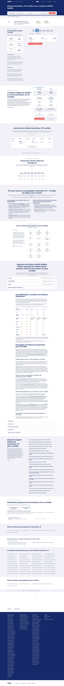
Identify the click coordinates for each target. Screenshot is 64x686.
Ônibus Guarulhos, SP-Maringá (37, 569)
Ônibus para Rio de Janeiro (24, 617)
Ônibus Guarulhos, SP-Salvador (12, 567)
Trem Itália (9, 676)
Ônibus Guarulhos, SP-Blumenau (25, 573)
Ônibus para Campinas (24, 620)
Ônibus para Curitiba (17, 590)
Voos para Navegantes (36, 629)
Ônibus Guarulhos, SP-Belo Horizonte (38, 530)
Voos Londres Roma (35, 644)
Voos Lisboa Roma (35, 641)
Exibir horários (11, 51)
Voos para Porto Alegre (36, 620)
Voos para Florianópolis (36, 622)
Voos (19, 1)
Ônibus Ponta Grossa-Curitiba (12, 585)
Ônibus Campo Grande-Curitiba (49, 555)
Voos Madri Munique (35, 662)
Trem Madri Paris (10, 643)
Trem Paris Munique (10, 662)
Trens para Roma (10, 620)
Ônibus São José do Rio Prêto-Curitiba (50, 559)
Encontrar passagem (11, 40)
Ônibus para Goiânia (23, 629)
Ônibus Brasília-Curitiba (23, 555)
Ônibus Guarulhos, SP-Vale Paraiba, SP (26, 571)
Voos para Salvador (35, 616)
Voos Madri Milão (35, 661)
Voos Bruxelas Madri (35, 634)
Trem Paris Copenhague (11, 654)
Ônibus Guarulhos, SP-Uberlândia (49, 567)
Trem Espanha (9, 675)
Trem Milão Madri (10, 647)
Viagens (46, 614)
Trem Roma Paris (10, 671)
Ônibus (16, 1)
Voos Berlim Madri (35, 633)
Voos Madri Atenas (35, 647)
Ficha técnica (18, 683)
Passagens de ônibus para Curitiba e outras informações (17, 543)
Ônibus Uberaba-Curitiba (11, 561)
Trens (13, 1)
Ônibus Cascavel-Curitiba (11, 557)
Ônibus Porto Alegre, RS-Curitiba (37, 555)
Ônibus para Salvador (23, 627)
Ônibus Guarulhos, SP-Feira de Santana (13, 569)
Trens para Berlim (10, 623)
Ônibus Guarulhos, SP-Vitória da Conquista (14, 573)
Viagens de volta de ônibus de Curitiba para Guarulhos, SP (17, 542)
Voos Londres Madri (35, 643)
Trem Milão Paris (10, 648)
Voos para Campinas (35, 626)
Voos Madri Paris (35, 664)
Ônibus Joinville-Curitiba (11, 559)
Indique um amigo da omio (49, 619)
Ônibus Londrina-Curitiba (48, 561)
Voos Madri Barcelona (36, 650)
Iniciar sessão (55, 1)
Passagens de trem (10, 614)
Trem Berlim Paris (10, 627)
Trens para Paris (10, 622)
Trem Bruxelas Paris (10, 630)
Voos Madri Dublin (35, 654)
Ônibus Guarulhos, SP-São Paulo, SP (38, 563)
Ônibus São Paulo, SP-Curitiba (12, 553)
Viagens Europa (47, 616)
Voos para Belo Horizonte (36, 619)
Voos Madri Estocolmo (36, 655)
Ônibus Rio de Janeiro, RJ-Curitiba (25, 553)
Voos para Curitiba (35, 617)
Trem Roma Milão (10, 669)
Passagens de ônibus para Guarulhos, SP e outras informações (42, 542)
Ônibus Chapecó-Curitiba (24, 563)
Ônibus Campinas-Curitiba (36, 553)
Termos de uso (23, 683)
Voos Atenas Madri (35, 630)
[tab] (31, 33)
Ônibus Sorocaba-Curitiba (36, 561)
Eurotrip (46, 617)
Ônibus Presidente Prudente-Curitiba (38, 559)
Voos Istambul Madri (35, 638)
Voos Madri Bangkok (35, 648)
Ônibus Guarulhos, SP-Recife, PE (49, 569)
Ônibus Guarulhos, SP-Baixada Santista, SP (39, 573)
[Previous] (18, 173)
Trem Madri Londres (10, 641)
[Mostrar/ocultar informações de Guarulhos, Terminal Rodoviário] (55, 518)
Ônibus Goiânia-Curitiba (11, 555)
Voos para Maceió (35, 623)
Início (8, 590)
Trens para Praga (10, 624)
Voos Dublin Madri (35, 636)
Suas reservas (43, 1)
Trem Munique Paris (10, 651)
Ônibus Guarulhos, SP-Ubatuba (12, 532)
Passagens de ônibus (23, 614)
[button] (30, 13)
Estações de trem (10, 616)
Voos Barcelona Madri (36, 631)
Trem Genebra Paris (10, 636)
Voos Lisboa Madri (35, 640)
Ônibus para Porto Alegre (24, 624)
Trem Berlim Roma (10, 629)
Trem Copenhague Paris (11, 631)
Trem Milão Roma (10, 650)
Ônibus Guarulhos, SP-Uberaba (12, 571)
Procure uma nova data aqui (32, 147)
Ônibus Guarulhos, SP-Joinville (25, 569)
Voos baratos (34, 614)
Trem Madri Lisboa (10, 640)
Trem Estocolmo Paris (11, 634)
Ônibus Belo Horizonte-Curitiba (49, 553)
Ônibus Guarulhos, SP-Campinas (25, 530)
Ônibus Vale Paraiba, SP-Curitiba (25, 561)
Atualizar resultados (31, 134)
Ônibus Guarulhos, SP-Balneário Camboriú (51, 571)
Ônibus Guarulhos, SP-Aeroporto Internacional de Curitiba (54, 573)
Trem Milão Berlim (10, 644)
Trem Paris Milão (10, 661)
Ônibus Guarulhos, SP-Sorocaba (49, 530)
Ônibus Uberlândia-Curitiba (48, 557)
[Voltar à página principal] (10, 1)
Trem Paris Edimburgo (11, 655)
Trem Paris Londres (10, 658)
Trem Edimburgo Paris (11, 633)
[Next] (55, 30)
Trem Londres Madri (10, 638)
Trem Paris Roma (10, 664)
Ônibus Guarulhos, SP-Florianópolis (38, 567)
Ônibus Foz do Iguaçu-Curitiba (12, 563)
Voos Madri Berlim (35, 651)
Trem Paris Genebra (10, 657)
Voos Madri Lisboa (35, 658)
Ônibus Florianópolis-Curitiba (37, 557)
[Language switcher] (38, 1)
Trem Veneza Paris (10, 672)
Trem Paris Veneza (10, 665)
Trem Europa (9, 617)
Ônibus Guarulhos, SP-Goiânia (37, 565)
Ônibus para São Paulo (24, 616)
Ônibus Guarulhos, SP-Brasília (49, 565)
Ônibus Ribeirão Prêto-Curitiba (25, 559)
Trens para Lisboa (10, 626)
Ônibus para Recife (23, 626)
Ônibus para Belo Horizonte (24, 622)
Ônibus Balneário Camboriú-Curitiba (38, 583)
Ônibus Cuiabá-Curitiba (23, 557)
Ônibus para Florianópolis (24, 623)
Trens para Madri (10, 619)
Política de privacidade (31, 683)
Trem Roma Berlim (10, 668)
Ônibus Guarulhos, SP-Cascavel (25, 567)
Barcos (22, 1)
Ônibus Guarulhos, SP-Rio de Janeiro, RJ (13, 530)
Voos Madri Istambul (35, 657)
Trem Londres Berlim (11, 637)
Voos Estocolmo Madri (36, 637)
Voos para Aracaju (35, 627)
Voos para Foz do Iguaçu (36, 624)
